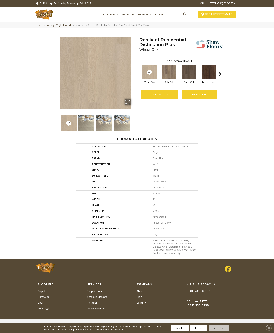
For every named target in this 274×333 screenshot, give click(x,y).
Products (67, 25)
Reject (198, 327)
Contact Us (163, 14)
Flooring (109, 14)
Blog (139, 296)
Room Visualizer (96, 308)
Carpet (41, 291)
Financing (92, 302)
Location (141, 302)
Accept (180, 327)
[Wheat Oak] (149, 72)
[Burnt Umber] (209, 72)
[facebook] (228, 269)
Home (40, 25)
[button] (117, 14)
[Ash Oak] (169, 72)
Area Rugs (43, 308)
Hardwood (43, 296)
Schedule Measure (97, 296)
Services (142, 14)
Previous (57, 121)
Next (133, 121)
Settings (219, 327)
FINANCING (199, 94)
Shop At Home (95, 291)
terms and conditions (93, 329)
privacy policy (67, 329)
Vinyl (58, 25)
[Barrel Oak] (189, 72)
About (126, 14)
